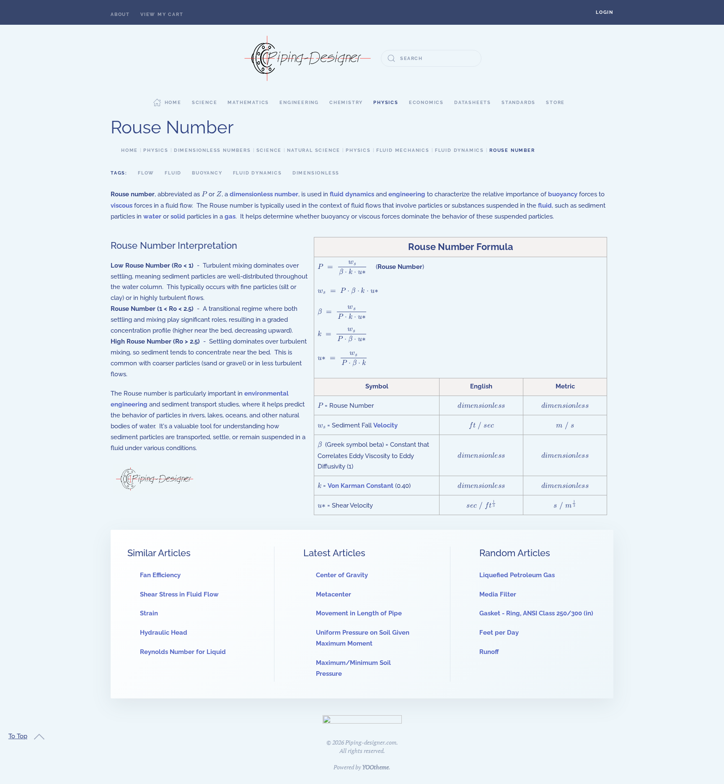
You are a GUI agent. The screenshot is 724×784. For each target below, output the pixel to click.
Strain (149, 613)
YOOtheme (375, 767)
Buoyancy (207, 173)
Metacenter (333, 594)
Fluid (173, 173)
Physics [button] (385, 102)
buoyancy (562, 194)
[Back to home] (307, 58)
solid (178, 216)
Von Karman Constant (361, 486)
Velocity (385, 425)
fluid (545, 205)
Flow (146, 173)
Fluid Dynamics (257, 173)
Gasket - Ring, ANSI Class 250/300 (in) (536, 613)
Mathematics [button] (248, 102)
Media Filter (497, 594)
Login (604, 12)
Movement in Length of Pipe (359, 613)
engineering (406, 194)
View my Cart (162, 14)
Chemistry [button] (346, 102)
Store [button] (555, 102)
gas (230, 216)
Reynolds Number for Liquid (183, 652)
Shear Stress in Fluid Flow (179, 594)
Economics (426, 102)
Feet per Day (499, 632)
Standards (518, 102)
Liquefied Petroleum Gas (517, 575)
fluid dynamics (352, 194)
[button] (604, 12)
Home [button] (173, 102)
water (152, 216)
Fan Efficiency (160, 575)
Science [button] (204, 102)
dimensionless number (264, 194)
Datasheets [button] (472, 102)
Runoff (489, 652)
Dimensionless (315, 173)
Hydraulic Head (163, 632)
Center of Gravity (342, 575)
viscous (121, 205)
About (120, 14)
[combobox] (431, 58)
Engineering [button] (299, 102)
